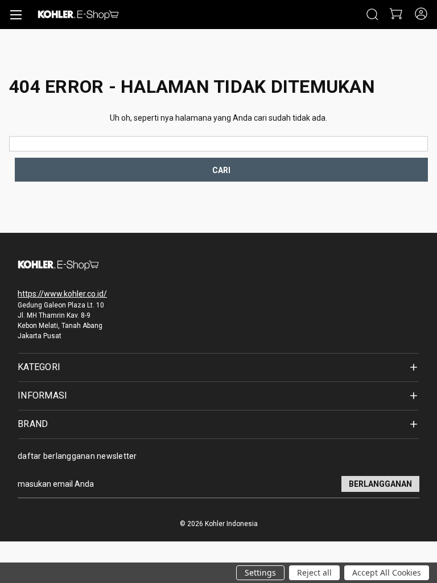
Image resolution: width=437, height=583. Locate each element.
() (395, 14)
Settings (260, 572)
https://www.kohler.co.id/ (62, 293)
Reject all (314, 572)
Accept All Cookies (386, 572)
